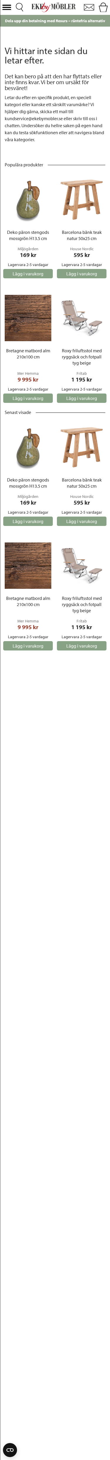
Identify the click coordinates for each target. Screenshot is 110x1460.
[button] (6, 7)
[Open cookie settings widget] (10, 1450)
